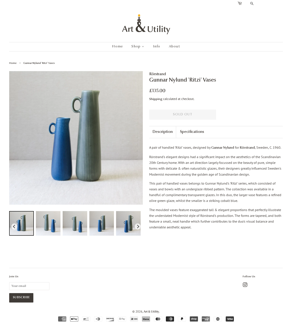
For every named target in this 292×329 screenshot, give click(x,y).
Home (117, 46)
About (174, 46)
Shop (136, 46)
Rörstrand (247, 148)
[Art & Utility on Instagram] (245, 286)
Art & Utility (151, 311)
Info (156, 46)
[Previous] (14, 226)
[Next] (138, 226)
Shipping (155, 99)
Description (162, 132)
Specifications (192, 132)
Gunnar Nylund (222, 148)
